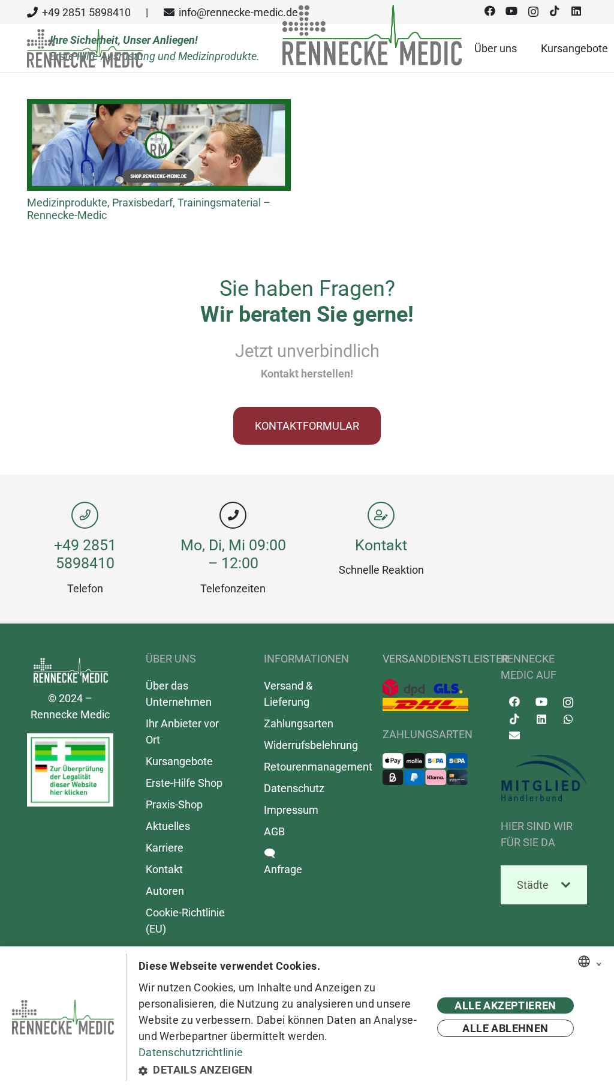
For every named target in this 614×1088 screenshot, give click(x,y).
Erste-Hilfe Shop (184, 783)
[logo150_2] (544, 778)
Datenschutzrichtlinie (191, 1052)
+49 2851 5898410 (85, 554)
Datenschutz (294, 788)
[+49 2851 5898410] (85, 515)
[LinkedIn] (541, 719)
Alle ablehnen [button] (505, 1028)
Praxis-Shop (174, 804)
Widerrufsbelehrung (311, 745)
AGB (274, 831)
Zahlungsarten (298, 723)
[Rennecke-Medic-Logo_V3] (85, 48)
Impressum (291, 810)
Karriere (164, 847)
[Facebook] (514, 702)
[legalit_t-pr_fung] (70, 770)
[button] (281, 1069)
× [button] (599, 962)
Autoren (165, 891)
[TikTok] (514, 719)
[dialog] (307, 1017)
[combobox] (584, 961)
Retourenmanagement (318, 766)
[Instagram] (568, 703)
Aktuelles (168, 826)
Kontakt (381, 545)
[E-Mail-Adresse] (514, 735)
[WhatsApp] (568, 719)
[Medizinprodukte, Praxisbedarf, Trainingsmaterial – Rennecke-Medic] (159, 107)
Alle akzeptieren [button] (505, 1005)
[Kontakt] (381, 515)
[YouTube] (541, 702)
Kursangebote (179, 761)
